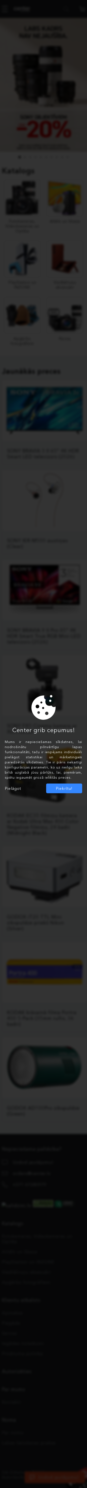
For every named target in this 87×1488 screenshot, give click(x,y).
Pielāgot (13, 788)
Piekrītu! (64, 788)
